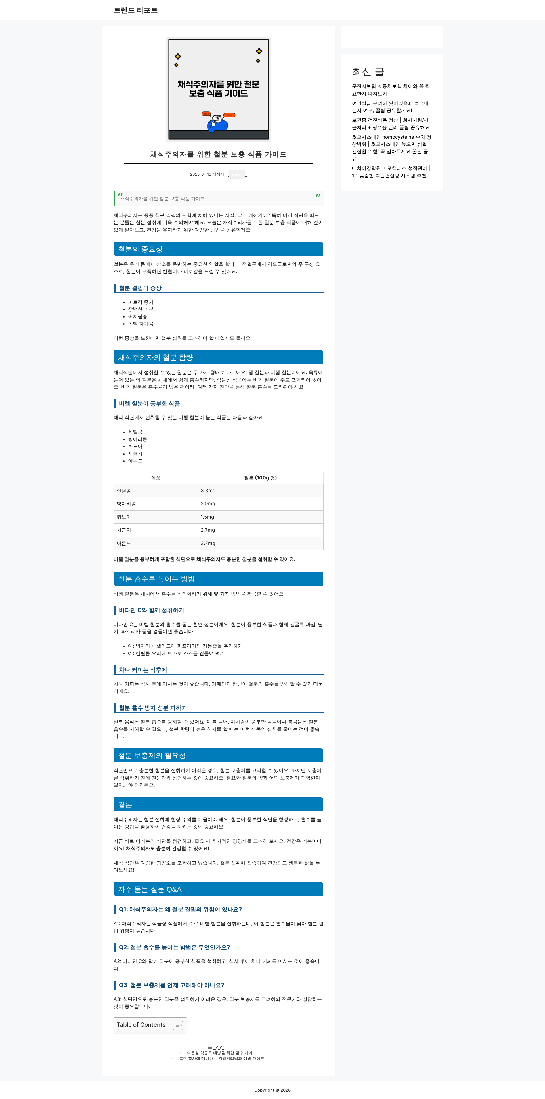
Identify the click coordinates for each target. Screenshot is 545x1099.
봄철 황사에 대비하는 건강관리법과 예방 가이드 (221, 1058)
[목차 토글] (175, 1025)
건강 (220, 1047)
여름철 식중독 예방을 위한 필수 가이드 (221, 1053)
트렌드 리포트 (136, 10)
